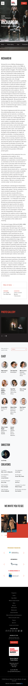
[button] (6, 336)
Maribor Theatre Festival (14, 600)
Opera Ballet (14, 598)
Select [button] (13, 349)
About (2, 44)
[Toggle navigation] (2, 3)
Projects (14, 620)
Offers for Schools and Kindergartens (14, 615)
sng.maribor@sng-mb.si (14, 671)
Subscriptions (14, 607)
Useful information (14, 612)
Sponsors (14, 622)
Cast (18, 44)
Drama (14, 595)
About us (14, 605)
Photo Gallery (10, 44)
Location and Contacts (14, 625)
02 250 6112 (15, 670)
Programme (14, 593)
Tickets (24, 3)
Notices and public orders (14, 617)
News (14, 603)
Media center (14, 610)
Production (25, 44)
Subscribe (13, 642)
